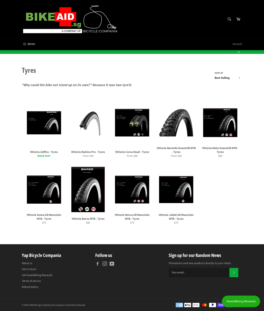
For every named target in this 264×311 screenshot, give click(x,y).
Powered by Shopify (75, 305)
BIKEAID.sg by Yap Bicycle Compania (47, 305)
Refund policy (30, 287)
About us (27, 263)
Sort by (219, 73)
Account (237, 44)
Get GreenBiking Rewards (37, 275)
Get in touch (29, 269)
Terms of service (31, 281)
